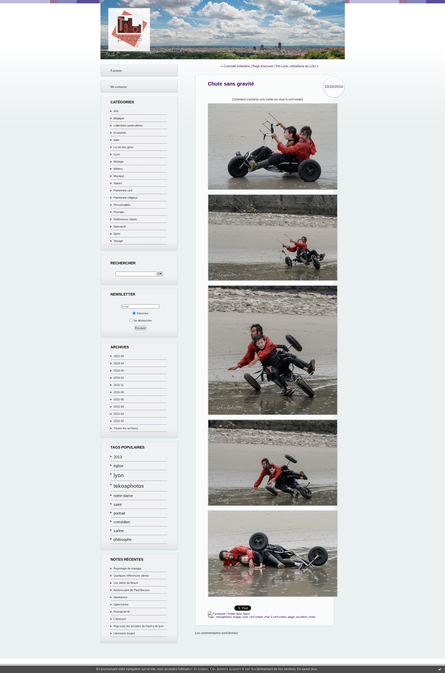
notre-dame (123, 495)
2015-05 (119, 399)
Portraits (119, 212)
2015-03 (119, 413)
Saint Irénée (121, 604)
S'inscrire (142, 313)
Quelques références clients (131, 575)
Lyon (117, 154)
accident (301, 616)
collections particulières (128, 125)
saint (118, 504)
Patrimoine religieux (126, 197)
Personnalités (122, 204)
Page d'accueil (262, 66)
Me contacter (118, 86)
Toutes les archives (126, 428)
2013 (118, 457)
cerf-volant (256, 616)
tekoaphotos (129, 486)
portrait (119, 513)
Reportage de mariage (127, 568)
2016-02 (119, 377)
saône (119, 530)
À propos (116, 70)
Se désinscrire (143, 320)
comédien (122, 522)
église (118, 466)
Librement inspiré (124, 633)
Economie (120, 132)
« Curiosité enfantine (235, 66)
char (245, 616)
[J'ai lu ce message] (440, 669)
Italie (116, 139)
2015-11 (119, 384)
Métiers (118, 168)
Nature (118, 183)
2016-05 (119, 370)
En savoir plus (307, 669)
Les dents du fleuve (126, 582)
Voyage (118, 240)
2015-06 (119, 392)
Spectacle (120, 226)
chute (311, 616)
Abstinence (120, 597)
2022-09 (119, 356)
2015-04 (119, 406)
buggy (237, 616)
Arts (116, 111)
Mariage (119, 161)
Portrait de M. (122, 611)
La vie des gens (123, 147)
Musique (119, 176)
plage (291, 616)
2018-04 (119, 363)
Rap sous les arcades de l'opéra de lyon (139, 626)
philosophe (123, 539)
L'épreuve (120, 618)
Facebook (218, 613)
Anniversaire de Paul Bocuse (132, 590)
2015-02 (119, 421)
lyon (119, 475)
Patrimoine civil (123, 190)
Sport (117, 233)
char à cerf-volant (275, 616)
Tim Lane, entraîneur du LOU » (297, 66)
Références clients (125, 219)
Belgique (119, 118)
